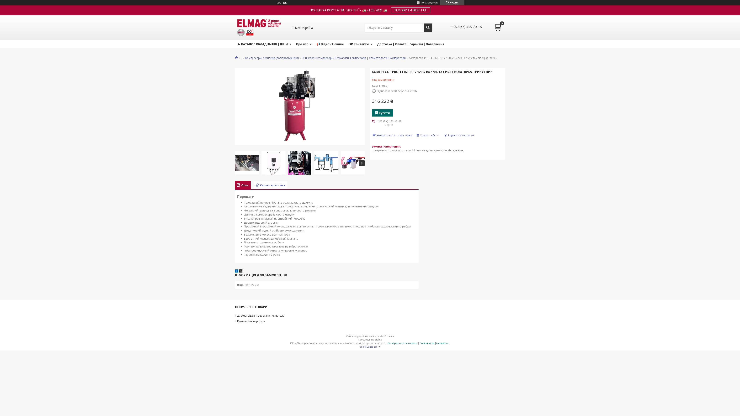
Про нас (302, 44)
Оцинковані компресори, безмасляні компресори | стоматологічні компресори (354, 58)
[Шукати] (428, 27)
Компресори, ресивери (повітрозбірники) (272, 58)
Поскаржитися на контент (402, 343)
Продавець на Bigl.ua (370, 339)
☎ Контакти (359, 44)
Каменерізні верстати (251, 321)
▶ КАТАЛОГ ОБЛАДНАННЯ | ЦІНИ (263, 44)
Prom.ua (389, 336)
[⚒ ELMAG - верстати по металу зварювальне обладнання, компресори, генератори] (258, 27)
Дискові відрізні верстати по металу (260, 315)
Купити (384, 113)
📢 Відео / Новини (330, 44)
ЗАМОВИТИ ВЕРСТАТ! (410, 10)
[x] (240, 271)
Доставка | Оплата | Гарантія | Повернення (410, 44)
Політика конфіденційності (435, 343)
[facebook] (236, 271)
